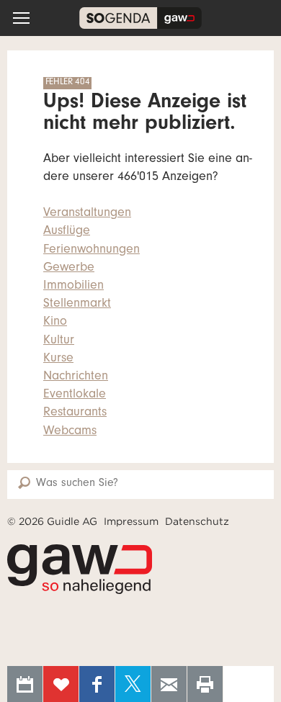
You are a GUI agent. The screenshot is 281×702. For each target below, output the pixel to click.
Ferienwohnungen (91, 250)
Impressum (131, 521)
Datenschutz (197, 521)
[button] (21, 18)
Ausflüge (66, 231)
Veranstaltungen (87, 213)
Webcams (70, 432)
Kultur (58, 341)
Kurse (58, 359)
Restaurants (75, 413)
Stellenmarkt (77, 304)
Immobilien (73, 286)
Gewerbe (68, 268)
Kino (55, 322)
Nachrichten (75, 377)
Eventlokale (74, 395)
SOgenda (140, 18)
